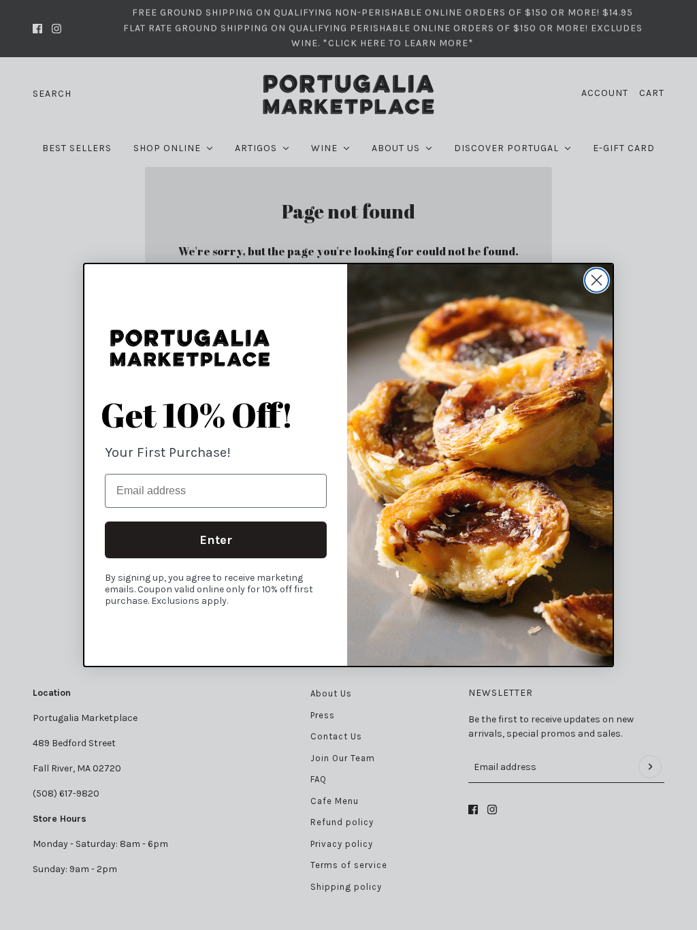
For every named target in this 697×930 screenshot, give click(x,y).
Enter (215, 539)
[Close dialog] (597, 280)
